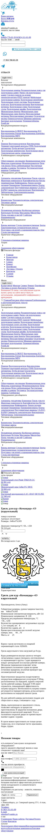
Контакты (10, 271)
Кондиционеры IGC (33, 131)
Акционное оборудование (12, 248)
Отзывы (9, 276)
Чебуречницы (7, 192)
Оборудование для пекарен (13, 161)
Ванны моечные (8, 225)
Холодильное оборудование (13, 826)
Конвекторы (6, 200)
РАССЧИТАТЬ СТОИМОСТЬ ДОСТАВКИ (20, 584)
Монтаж (10, 259)
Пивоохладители (15, 118)
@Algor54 (5, 72)
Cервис (9, 262)
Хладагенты (29, 148)
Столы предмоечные (10, 232)
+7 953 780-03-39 (10, 60)
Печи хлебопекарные (20, 166)
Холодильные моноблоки (31, 100)
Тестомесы (21, 168)
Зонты (42, 225)
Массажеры (25, 213)
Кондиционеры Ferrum (11, 133)
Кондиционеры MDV (10, 136)
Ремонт (9, 264)
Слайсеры (27, 215)
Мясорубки (35, 213)
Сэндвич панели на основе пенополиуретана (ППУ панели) (16, 96)
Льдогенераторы (34, 109)
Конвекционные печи (35, 161)
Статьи (4, 821)
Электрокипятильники (24, 192)
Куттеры (15, 213)
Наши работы (19, 819)
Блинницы (26, 178)
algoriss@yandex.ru (9, 28)
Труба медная (18, 148)
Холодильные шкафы (16, 109)
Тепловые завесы (8, 202)
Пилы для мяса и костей (11, 215)
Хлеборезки (14, 170)
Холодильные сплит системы (14, 102)
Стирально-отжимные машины (15, 240)
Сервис (24, 285)
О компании (6, 819)
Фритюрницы (37, 190)
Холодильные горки (19, 107)
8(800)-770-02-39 (8, 37)
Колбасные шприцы (31, 210)
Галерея (9, 274)
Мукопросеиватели (30, 163)
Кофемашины (21, 183)
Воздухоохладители (17, 144)
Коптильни (6, 213)
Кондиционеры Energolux (33, 133)
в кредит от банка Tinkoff (12, 583)
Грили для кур (38, 178)
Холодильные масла (34, 151)
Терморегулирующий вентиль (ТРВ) (17, 146)
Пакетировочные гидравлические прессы (19, 227)
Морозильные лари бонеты (13, 114)
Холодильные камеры (10, 90)
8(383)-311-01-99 (23, 37)
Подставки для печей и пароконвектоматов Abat (22, 230)
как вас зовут (7, 753)
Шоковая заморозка (32, 118)
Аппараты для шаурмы (11, 178)
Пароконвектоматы (29, 185)
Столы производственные (27, 225)
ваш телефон (6, 759)
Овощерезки (14, 185)
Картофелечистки (31, 180)
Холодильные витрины (20, 104)
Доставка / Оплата (14, 269)
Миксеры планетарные (11, 163)
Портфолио (11, 266)
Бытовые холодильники (11, 121)
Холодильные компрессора (13, 151)
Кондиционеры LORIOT (12, 131)
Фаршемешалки (8, 217)
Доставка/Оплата (32, 819)
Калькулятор (11, 257)
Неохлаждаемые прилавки (21, 116)
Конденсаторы (33, 144)
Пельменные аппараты (11, 210)
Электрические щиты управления (16, 153)
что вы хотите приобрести (12, 764)
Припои (4, 144)
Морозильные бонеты (10, 111)
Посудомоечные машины (26, 187)
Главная (9, 255)
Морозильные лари (29, 111)
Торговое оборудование (21, 300)
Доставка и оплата (9, 288)
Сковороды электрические (19, 190)
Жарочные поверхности (11, 180)
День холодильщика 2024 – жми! (27, 49)
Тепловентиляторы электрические (28, 200)
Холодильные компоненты (20, 828)
